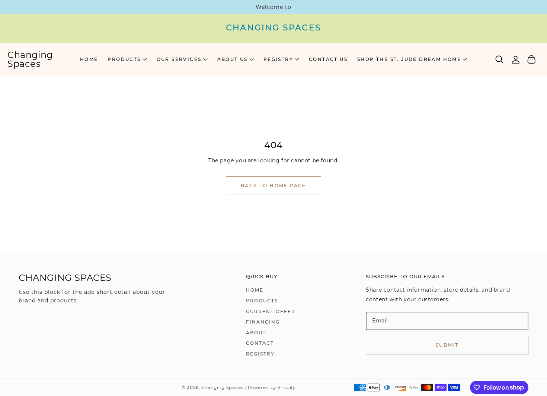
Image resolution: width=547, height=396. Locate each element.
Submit (447, 345)
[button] (127, 59)
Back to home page (273, 185)
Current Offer (270, 311)
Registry (260, 354)
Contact (260, 343)
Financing (263, 322)
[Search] (499, 59)
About (256, 332)
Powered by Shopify (271, 387)
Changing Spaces (222, 387)
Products (262, 301)
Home (254, 290)
